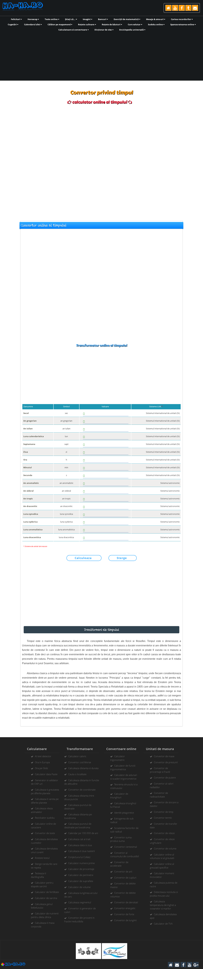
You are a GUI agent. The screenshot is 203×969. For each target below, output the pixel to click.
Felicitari (16, 19)
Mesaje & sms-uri (155, 19)
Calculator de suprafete (80, 881)
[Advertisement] (101, 55)
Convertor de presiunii (166, 762)
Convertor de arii (123, 871)
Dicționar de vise (103, 29)
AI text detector (43, 756)
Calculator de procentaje (81, 869)
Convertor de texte (45, 833)
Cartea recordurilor (181, 19)
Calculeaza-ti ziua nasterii (81, 851)
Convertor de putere (165, 777)
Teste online (51, 19)
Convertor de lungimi (125, 920)
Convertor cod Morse (79, 762)
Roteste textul (42, 857)
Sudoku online (155, 24)
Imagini (87, 19)
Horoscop (33, 19)
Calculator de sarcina (46, 898)
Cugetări (12, 24)
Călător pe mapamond (59, 24)
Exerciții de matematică (126, 19)
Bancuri (102, 19)
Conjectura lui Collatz (79, 857)
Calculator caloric (77, 756)
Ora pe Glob (41, 768)
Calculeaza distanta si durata (83, 768)
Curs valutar (134, 24)
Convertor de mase (164, 756)
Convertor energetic (124, 908)
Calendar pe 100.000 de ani (83, 833)
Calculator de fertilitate (47, 892)
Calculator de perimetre (80, 875)
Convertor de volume (165, 848)
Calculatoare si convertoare (73, 29)
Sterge (122, 558)
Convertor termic (163, 817)
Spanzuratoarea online (182, 24)
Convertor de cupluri (125, 877)
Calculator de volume (79, 887)
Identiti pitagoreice (124, 812)
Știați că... (70, 19)
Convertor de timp (163, 811)
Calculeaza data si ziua (80, 845)
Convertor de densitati (126, 902)
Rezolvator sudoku (45, 817)
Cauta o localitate (77, 774)
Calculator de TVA (163, 923)
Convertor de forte (124, 914)
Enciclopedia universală (131, 29)
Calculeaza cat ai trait (79, 839)
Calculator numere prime (81, 863)
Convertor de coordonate (81, 789)
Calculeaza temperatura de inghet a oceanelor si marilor (163, 905)
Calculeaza (83, 558)
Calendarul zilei (32, 24)
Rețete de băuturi (111, 24)
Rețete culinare (86, 24)
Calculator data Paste (46, 774)
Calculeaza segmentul (79, 902)
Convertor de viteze (164, 833)
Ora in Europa (42, 762)
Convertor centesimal (125, 846)
